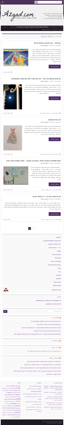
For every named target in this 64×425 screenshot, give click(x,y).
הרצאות (58, 237)
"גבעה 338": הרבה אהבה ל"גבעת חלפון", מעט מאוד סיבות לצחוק (44, 361)
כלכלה (6, 397)
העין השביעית (55, 340)
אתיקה (3, 388)
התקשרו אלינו (54, 29)
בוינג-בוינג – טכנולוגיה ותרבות (33, 407)
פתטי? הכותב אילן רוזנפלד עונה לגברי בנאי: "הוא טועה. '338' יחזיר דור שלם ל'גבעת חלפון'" (37, 371)
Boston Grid (57, 285)
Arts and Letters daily (35, 386)
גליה (54, 190)
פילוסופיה (4, 410)
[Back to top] (4, 421)
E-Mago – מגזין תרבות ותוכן (34, 389)
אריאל (57, 190)
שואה (6, 415)
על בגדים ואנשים (54, 120)
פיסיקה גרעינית (10, 412)
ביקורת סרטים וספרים (54, 265)
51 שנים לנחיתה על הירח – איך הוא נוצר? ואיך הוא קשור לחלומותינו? (36, 79)
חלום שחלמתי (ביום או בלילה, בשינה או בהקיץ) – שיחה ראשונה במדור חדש (33, 161)
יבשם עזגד (58, 45)
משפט (13, 406)
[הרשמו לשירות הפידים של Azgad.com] (3, 2)
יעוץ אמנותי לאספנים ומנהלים (52, 241)
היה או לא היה (16, 392)
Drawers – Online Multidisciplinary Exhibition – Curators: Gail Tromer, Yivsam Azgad (53, 388)
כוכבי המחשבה (48, 190)
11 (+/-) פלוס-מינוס (47, 45)
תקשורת (14, 417)
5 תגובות (5, 219)
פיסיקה (17, 412)
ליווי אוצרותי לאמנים (54, 244)
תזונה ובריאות (56, 254)
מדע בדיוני (12, 399)
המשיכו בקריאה (55, 66)
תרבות (11, 417)
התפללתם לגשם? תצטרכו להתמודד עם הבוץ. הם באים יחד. (32, 27)
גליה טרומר (49, 113)
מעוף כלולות (8, 403)
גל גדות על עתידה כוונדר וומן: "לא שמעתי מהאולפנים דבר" (45, 321)
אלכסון (39, 399)
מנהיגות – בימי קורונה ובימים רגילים (47, 43)
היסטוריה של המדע (13, 394)
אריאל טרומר (55, 113)
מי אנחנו (60, 29)
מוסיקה (18, 403)
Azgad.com (18, 15)
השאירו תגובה (6, 72)
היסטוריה (9, 392)
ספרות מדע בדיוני (55, 261)
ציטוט (18, 415)
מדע (59, 272)
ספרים (18, 410)
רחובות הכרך (57, 282)
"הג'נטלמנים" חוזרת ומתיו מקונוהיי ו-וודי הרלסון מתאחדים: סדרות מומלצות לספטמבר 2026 (37, 334)
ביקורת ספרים (16, 390)
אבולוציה (8, 386)
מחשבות (58, 275)
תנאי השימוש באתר (46, 29)
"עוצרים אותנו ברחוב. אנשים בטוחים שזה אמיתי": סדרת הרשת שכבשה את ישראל (40, 368)
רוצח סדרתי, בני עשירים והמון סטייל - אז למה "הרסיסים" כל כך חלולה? (42, 364)
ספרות (16, 408)
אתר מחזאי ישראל (37, 404)
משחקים (58, 279)
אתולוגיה (7, 388)
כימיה (9, 397)
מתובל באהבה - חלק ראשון (54, 374)
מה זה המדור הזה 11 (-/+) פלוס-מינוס (47, 196)
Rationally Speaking (36, 391)
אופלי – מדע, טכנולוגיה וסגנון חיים (33, 396)
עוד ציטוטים (5, 27)
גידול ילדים (9, 390)
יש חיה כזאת (14, 397)
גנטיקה (3, 390)
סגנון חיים (58, 258)
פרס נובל (4, 412)
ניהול (59, 268)
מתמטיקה (9, 406)
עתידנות (14, 410)
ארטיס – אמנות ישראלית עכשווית (33, 402)
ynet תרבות (56, 317)
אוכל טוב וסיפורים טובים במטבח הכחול (32, 394)
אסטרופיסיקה (13, 388)
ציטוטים (14, 415)
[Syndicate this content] (60, 317)
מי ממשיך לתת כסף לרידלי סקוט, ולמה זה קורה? (48, 324)
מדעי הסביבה (7, 401)
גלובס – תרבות (55, 347)
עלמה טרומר (43, 113)
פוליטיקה (9, 410)
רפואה (9, 415)
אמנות (59, 251)
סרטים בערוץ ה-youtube (53, 304)
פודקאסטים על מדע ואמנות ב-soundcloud (48, 300)
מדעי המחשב (13, 401)
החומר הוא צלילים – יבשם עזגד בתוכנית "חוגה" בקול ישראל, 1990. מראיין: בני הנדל (53, 398)
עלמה (43, 190)
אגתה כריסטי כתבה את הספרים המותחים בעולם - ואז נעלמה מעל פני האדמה (41, 328)
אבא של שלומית (56, 290)
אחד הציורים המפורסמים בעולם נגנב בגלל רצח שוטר (47, 331)
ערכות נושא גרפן (50, 423)
